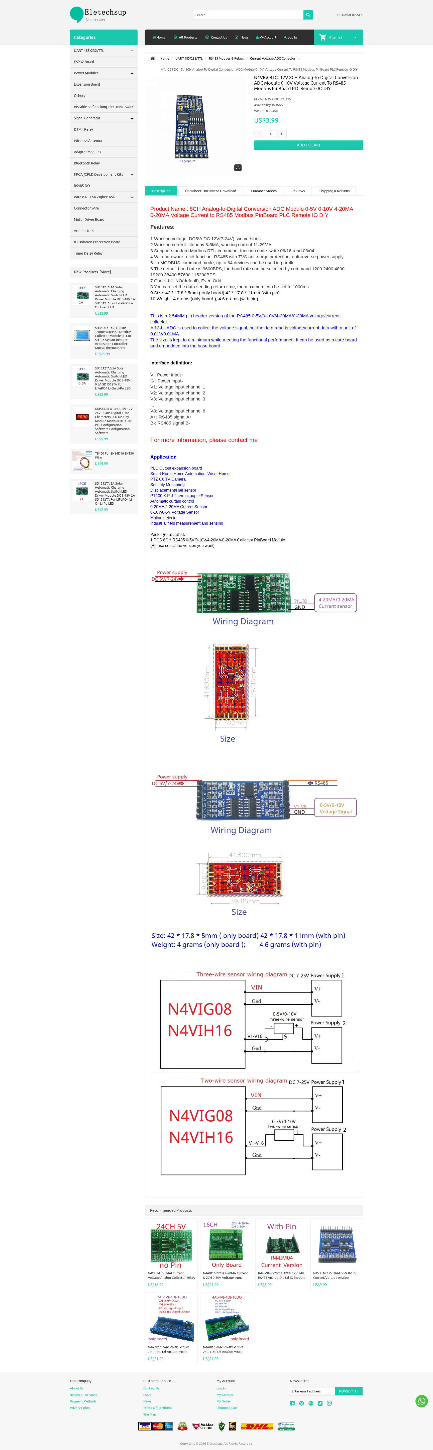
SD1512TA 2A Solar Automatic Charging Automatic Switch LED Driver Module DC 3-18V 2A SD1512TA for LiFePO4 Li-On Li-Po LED (115, 493)
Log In (292, 37)
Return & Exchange (83, 1395)
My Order (223, 1401)
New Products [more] (92, 272)
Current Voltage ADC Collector (272, 58)
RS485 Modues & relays (226, 58)
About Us (77, 1388)
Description (161, 191)
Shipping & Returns (334, 191)
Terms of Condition (157, 1408)
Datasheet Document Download (210, 191)
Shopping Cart (227, 1408)
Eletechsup (215, 1443)
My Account (267, 37)
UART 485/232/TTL (189, 58)
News (244, 37)
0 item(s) (335, 37)
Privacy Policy (80, 1408)
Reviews (298, 191)
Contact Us (218, 37)
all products (187, 37)
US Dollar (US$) (348, 15)
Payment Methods (83, 1401)
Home (161, 37)
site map (149, 1414)
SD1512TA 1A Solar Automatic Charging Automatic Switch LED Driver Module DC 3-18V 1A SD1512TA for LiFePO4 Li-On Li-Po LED (115, 297)
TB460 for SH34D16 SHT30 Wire (114, 455)
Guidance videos (264, 191)
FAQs (147, 1395)
